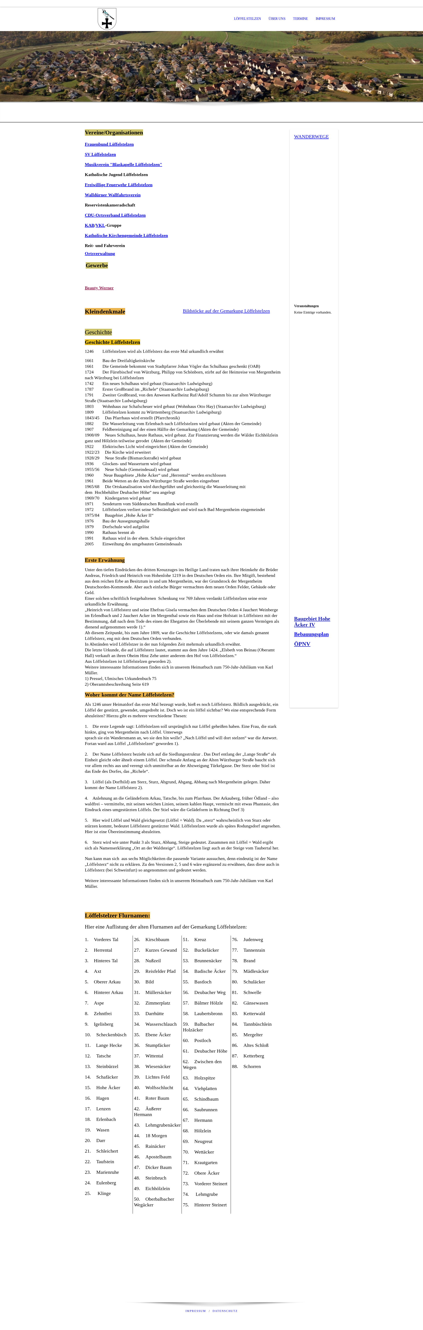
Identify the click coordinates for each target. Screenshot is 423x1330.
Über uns (277, 18)
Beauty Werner (99, 287)
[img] (107, 19)
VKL (100, 225)
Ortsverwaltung (100, 253)
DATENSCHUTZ (225, 1311)
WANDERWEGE (311, 136)
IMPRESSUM (196, 1311)
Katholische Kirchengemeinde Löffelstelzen (126, 235)
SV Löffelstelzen (100, 154)
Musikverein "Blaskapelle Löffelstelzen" (123, 164)
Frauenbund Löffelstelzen (109, 144)
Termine (300, 18)
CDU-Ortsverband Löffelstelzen (115, 215)
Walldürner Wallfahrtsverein (113, 194)
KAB (89, 225)
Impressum (325, 18)
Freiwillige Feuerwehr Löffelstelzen (118, 184)
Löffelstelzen (247, 18)
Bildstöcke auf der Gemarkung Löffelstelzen (226, 311)
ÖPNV (302, 644)
